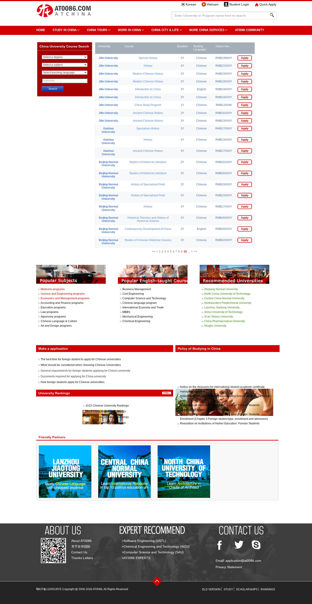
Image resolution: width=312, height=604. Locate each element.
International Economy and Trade (143, 307)
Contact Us (79, 552)
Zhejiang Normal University (221, 289)
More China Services (207, 30)
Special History (148, 58)
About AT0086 (81, 541)
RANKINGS (268, 589)
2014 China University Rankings (106, 411)
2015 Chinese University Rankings (107, 405)
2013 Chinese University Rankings (107, 417)
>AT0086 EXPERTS (136, 558)
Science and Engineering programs (63, 293)
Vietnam (213, 4)
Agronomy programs (53, 316)
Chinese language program (139, 303)
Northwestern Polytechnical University (227, 303)
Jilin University (108, 58)
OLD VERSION (211, 589)
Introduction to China (148, 89)
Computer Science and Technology (144, 298)
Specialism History (147, 128)
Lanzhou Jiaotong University (222, 307)
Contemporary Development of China (148, 229)
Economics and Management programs (65, 298)
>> (195, 251)
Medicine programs (53, 289)
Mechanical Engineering (137, 316)
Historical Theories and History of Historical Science (148, 219)
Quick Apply (267, 4)
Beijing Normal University (108, 163)
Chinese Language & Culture (59, 321)
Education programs (53, 307)
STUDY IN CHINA (65, 30)
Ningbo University (215, 325)
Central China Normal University (224, 298)
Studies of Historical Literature (148, 162)
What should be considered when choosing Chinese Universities (81, 365)
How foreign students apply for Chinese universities (72, 382)
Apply (245, 58)
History (148, 65)
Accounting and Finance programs (62, 303)
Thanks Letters (82, 558)
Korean (191, 4)
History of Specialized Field (148, 184)
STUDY (228, 589)
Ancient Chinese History (148, 113)
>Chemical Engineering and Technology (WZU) (156, 546)
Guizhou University (108, 130)
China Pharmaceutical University (224, 321)
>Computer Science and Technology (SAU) (153, 552)
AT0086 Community (249, 30)
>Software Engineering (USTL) (144, 541)
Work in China (129, 30)
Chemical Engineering (136, 321)
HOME (40, 30)
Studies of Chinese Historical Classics (148, 240)
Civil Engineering (133, 293)
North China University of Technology (227, 293)
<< (153, 251)
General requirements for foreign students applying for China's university (85, 370)
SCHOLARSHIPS (247, 589)
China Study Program (148, 105)
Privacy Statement (229, 567)
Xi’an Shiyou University (218, 316)
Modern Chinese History (148, 73)
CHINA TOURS (97, 30)
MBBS (126, 312)
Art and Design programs (56, 325)
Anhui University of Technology (223, 312)
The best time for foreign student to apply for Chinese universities (81, 359)
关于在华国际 (80, 546)
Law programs (49, 312)
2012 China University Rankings (106, 422)
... (189, 251)
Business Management (136, 289)
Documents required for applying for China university (73, 376)
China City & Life (165, 30)
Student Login (239, 4)
